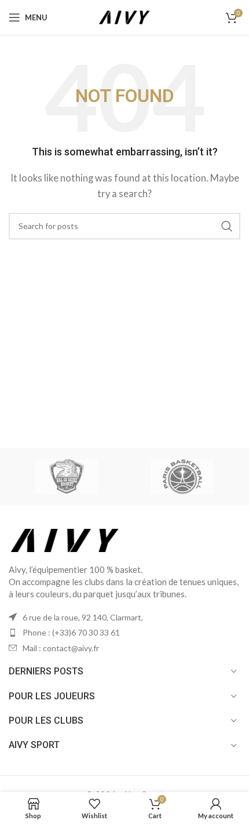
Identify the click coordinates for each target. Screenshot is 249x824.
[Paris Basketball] (182, 477)
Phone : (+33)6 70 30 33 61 (71, 632)
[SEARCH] (227, 226)
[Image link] (65, 538)
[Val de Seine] (66, 477)
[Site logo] (124, 16)
